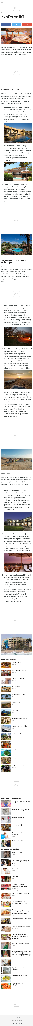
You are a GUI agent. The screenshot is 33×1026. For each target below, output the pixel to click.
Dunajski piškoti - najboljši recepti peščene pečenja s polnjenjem (20, 936)
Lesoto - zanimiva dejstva (20, 726)
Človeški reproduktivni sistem (21, 927)
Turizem (3, 13)
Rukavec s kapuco (17, 852)
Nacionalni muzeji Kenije (19, 718)
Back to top (16, 1017)
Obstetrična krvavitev (19, 869)
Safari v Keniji (16, 686)
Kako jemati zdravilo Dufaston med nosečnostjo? (21, 810)
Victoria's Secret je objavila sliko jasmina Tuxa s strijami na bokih (22, 862)
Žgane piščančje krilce (19, 825)
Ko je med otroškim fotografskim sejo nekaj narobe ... (19, 886)
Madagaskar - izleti (18, 766)
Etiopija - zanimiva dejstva (20, 758)
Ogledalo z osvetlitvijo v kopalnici (19, 969)
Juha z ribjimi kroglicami (19, 976)
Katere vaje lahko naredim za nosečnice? (21, 834)
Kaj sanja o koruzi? (17, 984)
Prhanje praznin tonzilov (19, 960)
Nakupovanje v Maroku (19, 670)
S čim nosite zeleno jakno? (20, 943)
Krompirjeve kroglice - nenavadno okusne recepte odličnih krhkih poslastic (21, 911)
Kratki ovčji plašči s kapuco (20, 841)
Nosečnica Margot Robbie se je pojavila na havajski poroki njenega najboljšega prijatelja (22, 953)
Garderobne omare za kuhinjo (21, 919)
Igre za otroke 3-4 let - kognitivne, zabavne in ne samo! (20, 903)
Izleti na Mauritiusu (18, 734)
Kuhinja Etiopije (16, 662)
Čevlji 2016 (15, 877)
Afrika (8, 13)
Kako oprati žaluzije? (18, 817)
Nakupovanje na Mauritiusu (20, 742)
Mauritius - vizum (17, 750)
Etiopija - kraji (16, 702)
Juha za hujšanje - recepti (20, 893)
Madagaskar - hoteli (18, 694)
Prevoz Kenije (16, 710)
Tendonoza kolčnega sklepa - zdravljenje (21, 802)
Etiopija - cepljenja (18, 678)
